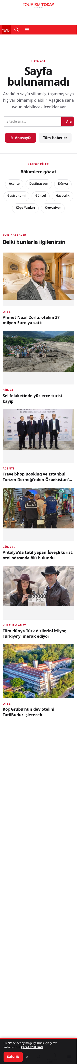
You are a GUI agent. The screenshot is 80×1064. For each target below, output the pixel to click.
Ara (69, 121)
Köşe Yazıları (25, 207)
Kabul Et (13, 1057)
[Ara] (16, 29)
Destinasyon (38, 183)
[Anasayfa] (38, 7)
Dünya (63, 183)
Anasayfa (23, 137)
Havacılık (63, 195)
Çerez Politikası (32, 1047)
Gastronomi (16, 195)
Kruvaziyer (53, 207)
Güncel (40, 195)
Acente (14, 183)
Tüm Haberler (55, 137)
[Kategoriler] (27, 29)
